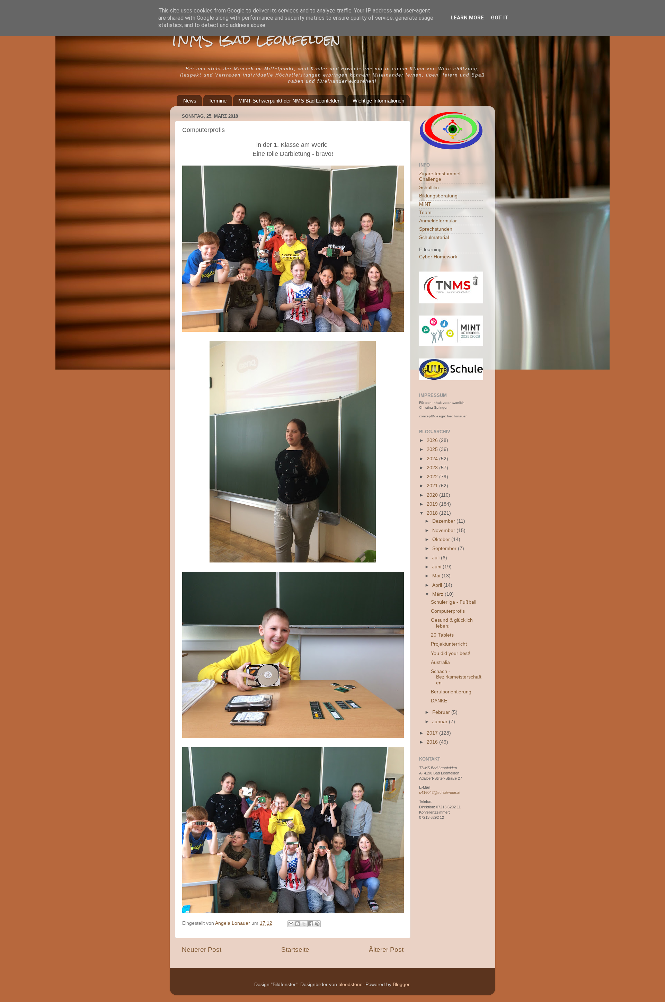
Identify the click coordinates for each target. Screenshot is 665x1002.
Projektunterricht (449, 644)
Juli (436, 557)
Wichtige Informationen (378, 101)
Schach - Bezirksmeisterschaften (456, 677)
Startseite (295, 949)
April (437, 585)
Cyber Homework (438, 256)
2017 (433, 733)
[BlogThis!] (297, 923)
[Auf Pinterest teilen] (317, 923)
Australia (440, 662)
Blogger (401, 984)
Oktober (441, 539)
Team (425, 212)
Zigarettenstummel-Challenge (440, 176)
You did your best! (450, 653)
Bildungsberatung (438, 195)
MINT (425, 204)
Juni (437, 566)
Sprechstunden (435, 229)
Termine (218, 101)
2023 (433, 467)
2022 (433, 476)
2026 (433, 440)
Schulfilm (429, 187)
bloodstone (350, 984)
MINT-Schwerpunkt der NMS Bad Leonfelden (289, 101)
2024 (433, 458)
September (445, 548)
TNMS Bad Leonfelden (255, 39)
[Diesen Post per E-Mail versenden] (290, 923)
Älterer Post (386, 949)
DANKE (439, 700)
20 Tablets (442, 635)
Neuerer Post (201, 949)
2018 (433, 513)
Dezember (444, 521)
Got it (499, 18)
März (438, 594)
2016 (433, 742)
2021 (433, 485)
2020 (433, 495)
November (444, 530)
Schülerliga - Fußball (453, 602)
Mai (437, 575)
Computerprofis (448, 611)
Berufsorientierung (451, 691)
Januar (440, 721)
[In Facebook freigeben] (310, 923)
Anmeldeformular (438, 220)
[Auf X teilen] (304, 923)
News (189, 101)
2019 (433, 504)
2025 (433, 449)
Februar (441, 712)
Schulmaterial (434, 237)
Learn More (467, 18)
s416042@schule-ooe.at (439, 792)
